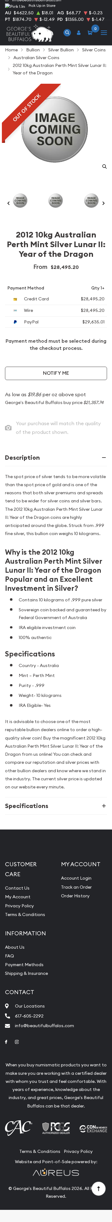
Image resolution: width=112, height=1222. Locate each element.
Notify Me (56, 373)
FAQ (9, 956)
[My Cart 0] (91, 33)
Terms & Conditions (25, 914)
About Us (15, 947)
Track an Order (76, 887)
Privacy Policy (19, 906)
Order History (75, 896)
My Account (17, 897)
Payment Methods (24, 964)
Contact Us (17, 888)
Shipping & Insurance (26, 973)
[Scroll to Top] (98, 1188)
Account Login (76, 878)
